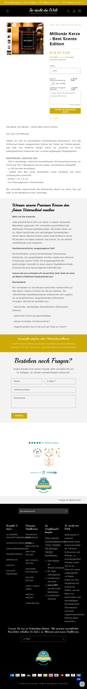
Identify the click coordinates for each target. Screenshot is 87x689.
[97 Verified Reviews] (43, 494)
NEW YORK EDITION (30, 553)
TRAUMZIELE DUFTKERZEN (32, 536)
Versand (62, 57)
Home (52, 25)
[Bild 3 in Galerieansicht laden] (9, 36)
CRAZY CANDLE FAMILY (33, 587)
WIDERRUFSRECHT (14, 554)
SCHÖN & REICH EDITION (32, 544)
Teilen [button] (55, 118)
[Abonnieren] (63, 639)
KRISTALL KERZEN (30, 596)
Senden (19, 416)
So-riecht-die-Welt (31, 683)
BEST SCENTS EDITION (64, 25)
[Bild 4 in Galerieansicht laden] (9, 41)
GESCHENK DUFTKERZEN (32, 570)
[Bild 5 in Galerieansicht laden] (9, 47)
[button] (7, 11)
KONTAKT (10, 565)
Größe (52, 66)
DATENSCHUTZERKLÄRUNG (18, 543)
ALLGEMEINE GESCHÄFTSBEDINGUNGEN (18, 536)
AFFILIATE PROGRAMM (11, 572)
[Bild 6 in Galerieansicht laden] (9, 53)
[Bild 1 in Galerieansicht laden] (9, 25)
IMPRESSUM (11, 560)
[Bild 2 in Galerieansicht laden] (9, 30)
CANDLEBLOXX (32, 603)
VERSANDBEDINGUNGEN (17, 549)
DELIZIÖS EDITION (30, 579)
